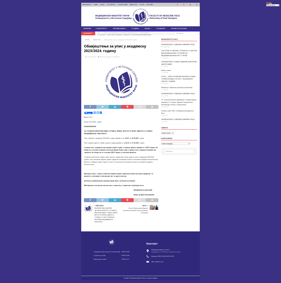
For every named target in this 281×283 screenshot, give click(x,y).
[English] (267, 3)
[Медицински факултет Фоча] (140, 25)
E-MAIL (102, 4)
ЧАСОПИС (149, 4)
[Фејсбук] (177, 5)
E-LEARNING (111, 4)
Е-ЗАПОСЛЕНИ (122, 4)
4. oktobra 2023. (92, 57)
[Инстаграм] (184, 5)
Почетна (87, 28)
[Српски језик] (270, 3)
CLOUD (141, 4)
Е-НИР (96, 4)
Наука (147, 28)
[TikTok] (197, 5)
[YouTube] (190, 5)
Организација (119, 28)
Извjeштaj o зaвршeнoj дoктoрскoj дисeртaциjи (176, 87)
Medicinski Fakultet (106, 57)
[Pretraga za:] (186, 33)
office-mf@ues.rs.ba (157, 262)
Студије (135, 28)
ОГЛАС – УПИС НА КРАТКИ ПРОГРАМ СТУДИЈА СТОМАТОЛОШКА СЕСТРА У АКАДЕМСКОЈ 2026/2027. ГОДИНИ (178, 79)
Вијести (117, 57)
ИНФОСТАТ (133, 4)
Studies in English (179, 28)
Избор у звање (166, 70)
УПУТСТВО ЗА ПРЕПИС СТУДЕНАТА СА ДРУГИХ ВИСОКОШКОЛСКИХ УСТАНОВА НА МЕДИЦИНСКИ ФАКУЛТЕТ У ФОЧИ (179, 53)
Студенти (160, 28)
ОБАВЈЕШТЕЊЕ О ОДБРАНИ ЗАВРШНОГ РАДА (178, 44)
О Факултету (101, 28)
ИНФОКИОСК (86, 4)
